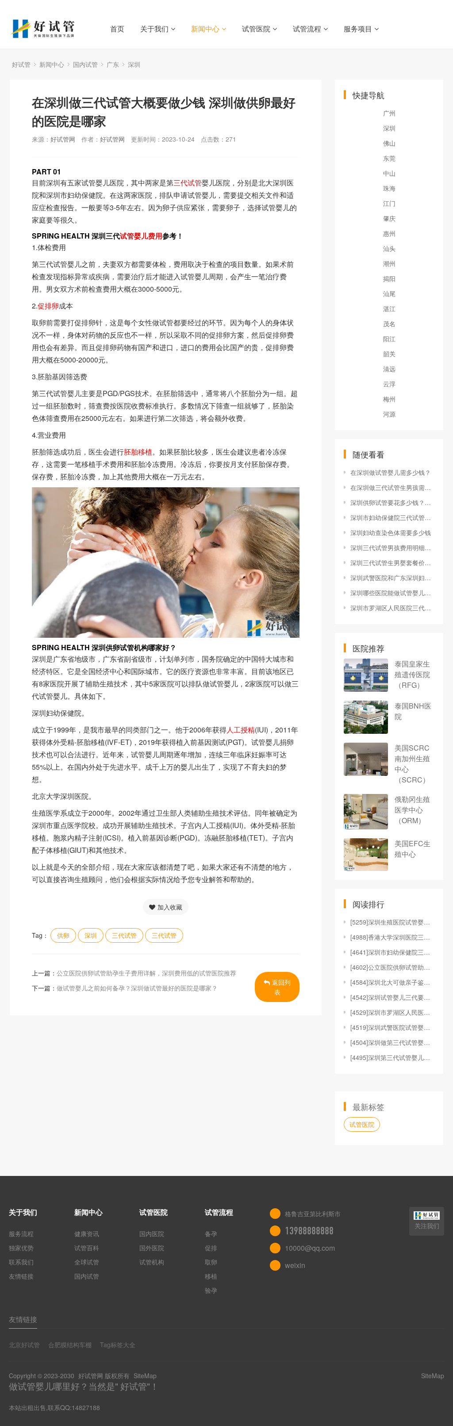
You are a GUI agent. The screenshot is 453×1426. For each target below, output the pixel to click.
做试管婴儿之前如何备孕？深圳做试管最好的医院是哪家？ (137, 987)
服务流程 (21, 1233)
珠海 (389, 188)
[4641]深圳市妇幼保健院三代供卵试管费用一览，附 (392, 952)
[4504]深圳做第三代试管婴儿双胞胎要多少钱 (392, 1042)
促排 (211, 1247)
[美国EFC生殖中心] (366, 854)
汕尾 (389, 293)
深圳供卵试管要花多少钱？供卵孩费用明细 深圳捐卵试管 (392, 502)
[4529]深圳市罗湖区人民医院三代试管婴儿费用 (392, 1012)
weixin (295, 1265)
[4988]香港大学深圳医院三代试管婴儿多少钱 (392, 937)
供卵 (63, 935)
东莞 (389, 158)
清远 (389, 368)
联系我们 (21, 1261)
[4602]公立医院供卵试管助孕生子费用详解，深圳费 (392, 967)
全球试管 (86, 1261)
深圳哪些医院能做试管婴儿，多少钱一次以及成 (392, 592)
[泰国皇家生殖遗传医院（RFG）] (366, 675)
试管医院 (256, 28)
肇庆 (389, 218)
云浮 (389, 383)
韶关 (389, 353)
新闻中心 (205, 28)
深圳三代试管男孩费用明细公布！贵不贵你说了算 (392, 547)
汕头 (389, 248)
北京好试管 (24, 1344)
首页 (117, 28)
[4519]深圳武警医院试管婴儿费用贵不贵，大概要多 (392, 1027)
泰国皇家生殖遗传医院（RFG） (412, 674)
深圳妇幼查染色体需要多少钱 (390, 532)
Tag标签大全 (117, 1344)
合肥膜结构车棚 (70, 1344)
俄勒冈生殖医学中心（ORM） (412, 809)
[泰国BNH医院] (366, 717)
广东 (113, 64)
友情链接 (21, 1276)
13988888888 (309, 1231)
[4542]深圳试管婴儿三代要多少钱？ (392, 997)
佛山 (389, 143)
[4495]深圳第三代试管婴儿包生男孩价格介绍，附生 (392, 1057)
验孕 (211, 1290)
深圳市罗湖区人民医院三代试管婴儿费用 (392, 607)
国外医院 (151, 1247)
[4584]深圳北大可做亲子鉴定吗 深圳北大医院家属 (392, 982)
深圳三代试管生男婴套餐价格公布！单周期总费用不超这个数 (392, 562)
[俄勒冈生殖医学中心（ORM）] (366, 811)
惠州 (389, 233)
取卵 (211, 1261)
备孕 (211, 1233)
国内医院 (151, 1233)
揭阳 (389, 278)
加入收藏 (169, 906)
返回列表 (281, 987)
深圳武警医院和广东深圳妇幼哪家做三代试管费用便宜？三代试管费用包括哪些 (392, 577)
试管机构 (151, 1261)
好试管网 (62, 139)
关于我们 (154, 28)
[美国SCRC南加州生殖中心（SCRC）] (366, 759)
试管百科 (86, 1247)
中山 (389, 173)
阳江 (389, 338)
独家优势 (21, 1247)
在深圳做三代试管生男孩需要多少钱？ (392, 487)
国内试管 (85, 64)
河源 (389, 413)
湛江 (389, 308)
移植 (211, 1276)
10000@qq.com (310, 1248)
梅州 (389, 398)
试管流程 (307, 28)
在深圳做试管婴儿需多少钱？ (390, 472)
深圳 (134, 64)
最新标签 (368, 1106)
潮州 (389, 263)
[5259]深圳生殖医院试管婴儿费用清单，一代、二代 (392, 921)
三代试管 (124, 935)
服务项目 (358, 28)
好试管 (21, 64)
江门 (389, 203)
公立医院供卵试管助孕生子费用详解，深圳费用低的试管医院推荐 (146, 972)
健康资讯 (86, 1233)
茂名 (389, 323)
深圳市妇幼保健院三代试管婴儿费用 (392, 517)
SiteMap (145, 1375)
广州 (389, 112)
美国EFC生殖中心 (412, 848)
